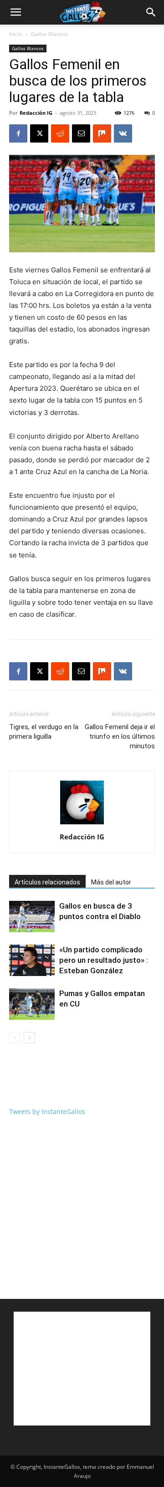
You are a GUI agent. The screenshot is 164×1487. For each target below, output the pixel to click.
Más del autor (111, 882)
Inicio (15, 34)
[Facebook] (18, 133)
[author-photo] (82, 824)
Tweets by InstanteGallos (47, 1111)
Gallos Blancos (49, 34)
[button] (15, 12)
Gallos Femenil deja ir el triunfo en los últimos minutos (120, 736)
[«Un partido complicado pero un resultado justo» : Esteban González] (32, 960)
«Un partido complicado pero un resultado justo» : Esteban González (103, 960)
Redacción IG (36, 112)
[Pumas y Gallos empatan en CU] (32, 1004)
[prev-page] (14, 1037)
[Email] (81, 133)
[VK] (123, 133)
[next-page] (29, 1037)
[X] (39, 133)
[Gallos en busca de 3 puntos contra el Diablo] (32, 916)
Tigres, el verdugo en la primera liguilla (43, 732)
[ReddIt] (60, 133)
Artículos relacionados (47, 882)
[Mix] (102, 133)
